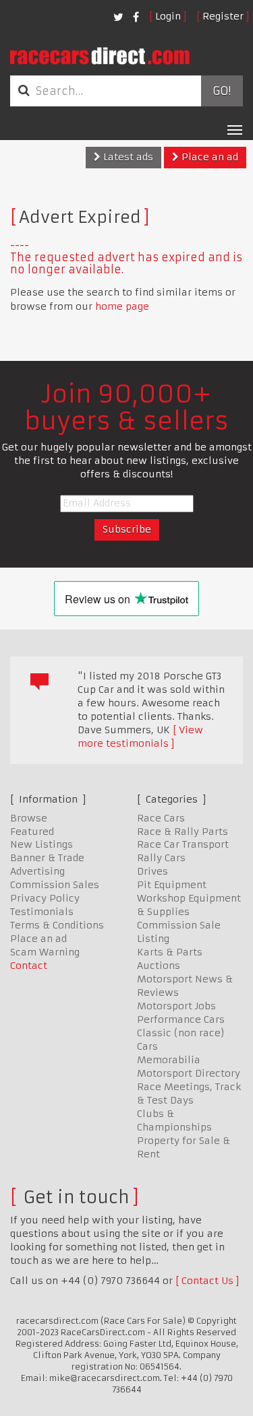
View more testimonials (140, 736)
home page (122, 306)
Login (168, 16)
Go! (222, 91)
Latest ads (127, 157)
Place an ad (208, 157)
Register (223, 16)
